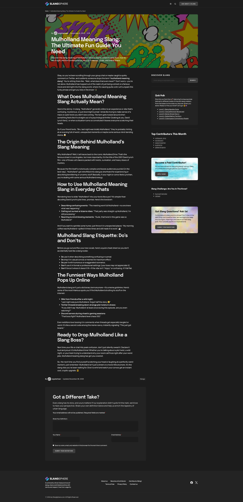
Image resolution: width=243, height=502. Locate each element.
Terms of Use (109, 484)
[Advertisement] (174, 254)
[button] (171, 4)
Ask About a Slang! (135, 481)
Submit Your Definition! (64, 451)
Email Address (116, 435)
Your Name (57, 435)
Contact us (134, 484)
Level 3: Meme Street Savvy (169, 114)
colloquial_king (160, 138)
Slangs (142, 379)
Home (47, 11)
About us (104, 481)
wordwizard (159, 140)
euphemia (158, 145)
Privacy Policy (122, 484)
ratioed (157, 196)
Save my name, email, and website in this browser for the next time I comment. (81, 445)
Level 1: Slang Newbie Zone (169, 109)
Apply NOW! (161, 174)
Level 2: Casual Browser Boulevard (171, 112)
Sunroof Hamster (161, 194)
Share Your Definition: (60, 419)
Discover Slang (160, 75)
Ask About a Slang (189, 4)
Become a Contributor (118, 481)
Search (193, 80)
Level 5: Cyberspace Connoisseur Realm (174, 118)
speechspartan (160, 143)
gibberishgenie (160, 147)
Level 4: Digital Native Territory (170, 116)
